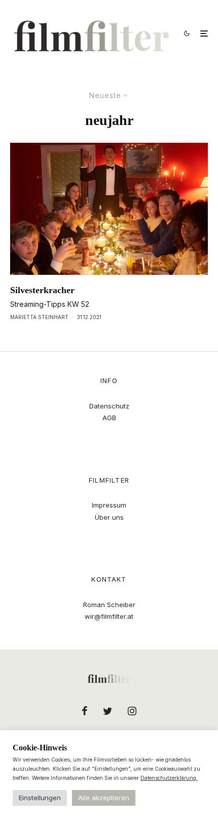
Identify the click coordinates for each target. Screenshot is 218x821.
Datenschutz (109, 406)
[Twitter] (107, 710)
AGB (109, 418)
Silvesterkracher (42, 290)
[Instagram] (132, 710)
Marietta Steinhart (39, 317)
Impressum (109, 505)
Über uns (109, 517)
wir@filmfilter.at (109, 616)
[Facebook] (84, 710)
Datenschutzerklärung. (169, 778)
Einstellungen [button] (40, 798)
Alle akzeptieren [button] (103, 798)
